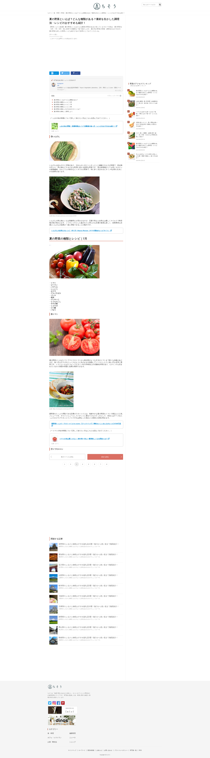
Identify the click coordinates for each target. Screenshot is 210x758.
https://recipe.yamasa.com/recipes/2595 (64, 216)
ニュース (72, 737)
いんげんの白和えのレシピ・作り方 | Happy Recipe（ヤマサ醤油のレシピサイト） (80, 230)
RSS (140, 750)
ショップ (72, 742)
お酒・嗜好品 (52, 742)
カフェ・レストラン (54, 737)
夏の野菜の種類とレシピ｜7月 (63, 104)
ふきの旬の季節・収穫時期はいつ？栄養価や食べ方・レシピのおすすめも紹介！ (87, 126)
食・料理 (57, 13)
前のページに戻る (67, 457)
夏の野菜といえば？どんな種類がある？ (66, 100)
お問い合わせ (108, 750)
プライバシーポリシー (121, 750)
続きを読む (105, 457)
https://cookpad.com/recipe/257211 (63, 409)
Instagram (60, 83)
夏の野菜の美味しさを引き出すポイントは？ (67, 109)
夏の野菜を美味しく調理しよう (63, 111)
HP (58, 85)
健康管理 (72, 733)
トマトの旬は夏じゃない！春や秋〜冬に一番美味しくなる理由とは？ (84, 439)
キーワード (82, 750)
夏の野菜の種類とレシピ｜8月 (63, 107)
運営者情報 (91, 750)
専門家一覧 (133, 750)
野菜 (62, 13)
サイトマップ (72, 750)
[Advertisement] (86, 55)
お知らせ (99, 750)
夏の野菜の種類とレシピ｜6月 (63, 102)
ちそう (50, 13)
